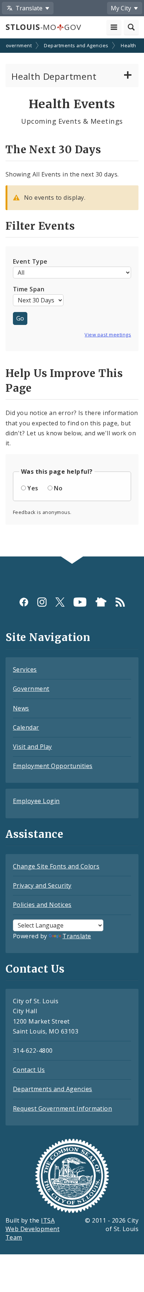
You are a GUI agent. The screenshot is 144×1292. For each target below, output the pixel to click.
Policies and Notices (42, 905)
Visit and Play (32, 747)
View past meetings (108, 334)
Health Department (54, 76)
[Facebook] (23, 601)
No (58, 488)
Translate (76, 936)
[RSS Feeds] (120, 601)
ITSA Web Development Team (32, 1228)
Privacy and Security (42, 885)
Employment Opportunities (53, 766)
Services (25, 669)
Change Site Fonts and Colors (56, 866)
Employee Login (36, 801)
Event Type (30, 261)
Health (128, 45)
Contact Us (29, 1070)
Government (17, 45)
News (21, 708)
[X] (60, 601)
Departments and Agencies (76, 45)
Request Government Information (62, 1108)
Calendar (26, 727)
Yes (32, 488)
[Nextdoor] (101, 601)
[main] (72, 298)
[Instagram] (42, 601)
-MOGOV (43, 27)
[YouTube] (79, 601)
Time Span (28, 289)
